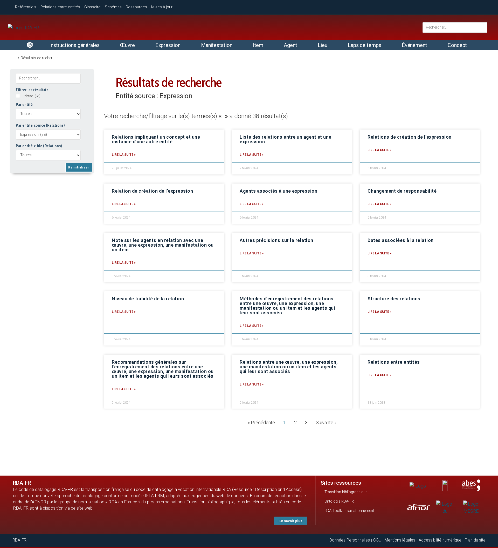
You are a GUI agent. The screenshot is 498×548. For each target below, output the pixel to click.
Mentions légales (400, 540)
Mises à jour (161, 7)
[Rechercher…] (455, 27)
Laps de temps (364, 45)
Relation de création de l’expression (152, 191)
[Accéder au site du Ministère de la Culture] (444, 507)
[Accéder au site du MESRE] (471, 507)
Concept (457, 45)
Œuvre (127, 45)
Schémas (113, 7)
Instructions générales (74, 45)
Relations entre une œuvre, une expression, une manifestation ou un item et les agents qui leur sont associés (288, 366)
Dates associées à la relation (401, 240)
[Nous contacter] (445, 6)
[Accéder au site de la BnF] (419, 485)
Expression (168, 45)
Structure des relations (394, 298)
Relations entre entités (60, 7)
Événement (414, 45)
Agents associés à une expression (278, 191)
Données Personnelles (349, 540)
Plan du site (475, 540)
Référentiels (25, 7)
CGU (377, 540)
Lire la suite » (124, 155)
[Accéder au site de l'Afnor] (418, 507)
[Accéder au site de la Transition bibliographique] (444, 485)
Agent (290, 45)
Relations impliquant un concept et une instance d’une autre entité (156, 139)
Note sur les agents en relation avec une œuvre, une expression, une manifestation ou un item (163, 245)
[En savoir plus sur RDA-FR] (464, 6)
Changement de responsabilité (402, 191)
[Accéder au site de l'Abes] (471, 485)
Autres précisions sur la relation (276, 240)
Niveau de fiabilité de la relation (148, 298)
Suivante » (326, 422)
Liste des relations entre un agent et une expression (285, 139)
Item (258, 45)
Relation (31, 96)
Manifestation (216, 45)
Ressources (136, 7)
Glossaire (92, 7)
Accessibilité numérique (440, 540)
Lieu (322, 45)
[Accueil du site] (23, 27)
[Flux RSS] (483, 6)
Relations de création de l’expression (410, 137)
